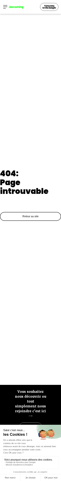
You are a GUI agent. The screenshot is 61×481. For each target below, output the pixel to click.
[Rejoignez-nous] (49, 7)
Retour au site (30, 216)
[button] (5, 6)
